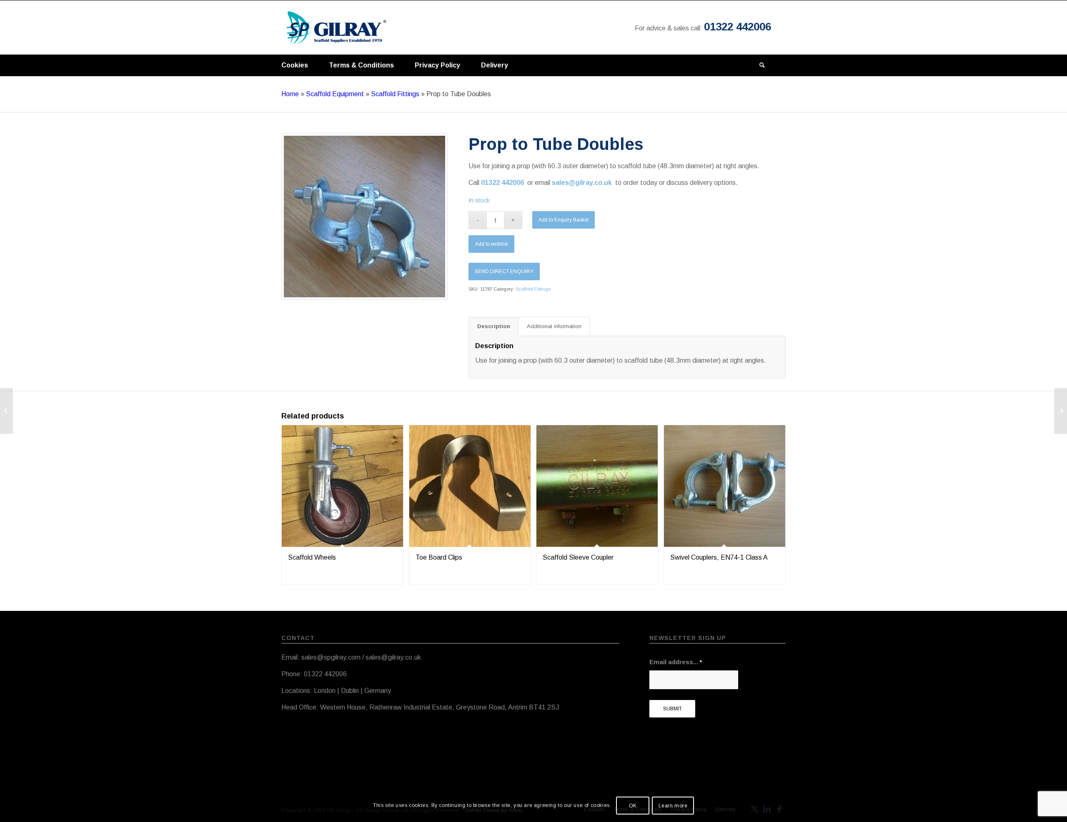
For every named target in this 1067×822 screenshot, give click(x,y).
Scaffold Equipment (335, 93)
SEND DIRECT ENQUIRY (504, 271)
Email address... (675, 662)
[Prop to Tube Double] (364, 216)
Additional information (554, 326)
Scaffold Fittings (395, 93)
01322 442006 (737, 26)
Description (493, 326)
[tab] (493, 326)
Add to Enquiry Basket (564, 220)
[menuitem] (294, 63)
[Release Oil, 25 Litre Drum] (1060, 411)
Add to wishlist (491, 244)
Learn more (673, 806)
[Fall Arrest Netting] (6, 411)
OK (633, 806)
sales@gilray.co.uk (583, 182)
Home (290, 93)
